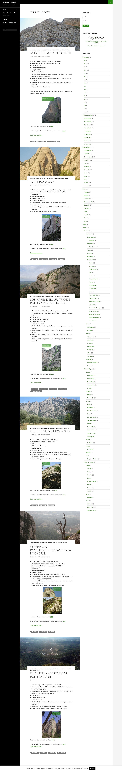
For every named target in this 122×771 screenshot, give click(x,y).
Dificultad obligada (88, 115)
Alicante (88, 372)
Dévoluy (89, 475)
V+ (65, 542)
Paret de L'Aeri (93, 298)
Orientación (86, 160)
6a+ (31, 178)
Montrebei (90, 349)
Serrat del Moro (93, 311)
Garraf (89, 250)
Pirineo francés (91, 481)
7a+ (85, 83)
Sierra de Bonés (91, 417)
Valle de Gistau (91, 430)
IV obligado (87, 134)
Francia (88, 465)
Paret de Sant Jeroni (94, 301)
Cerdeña (89, 504)
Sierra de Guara (91, 420)
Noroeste (86, 169)
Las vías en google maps (9, 12)
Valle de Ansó (91, 426)
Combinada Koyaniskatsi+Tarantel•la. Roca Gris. (51, 550)
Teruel (87, 455)
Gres (85, 218)
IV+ (85, 105)
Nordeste (86, 166)
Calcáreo (86, 198)
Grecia (87, 494)
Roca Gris (61, 259)
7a (38, 428)
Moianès (89, 253)
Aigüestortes (90, 337)
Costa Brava (90, 327)
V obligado (57, 178)
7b (85, 86)
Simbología (6, 19)
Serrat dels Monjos (94, 317)
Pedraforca (92, 247)
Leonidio (89, 497)
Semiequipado (58, 50)
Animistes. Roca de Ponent (50, 53)
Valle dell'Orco (91, 510)
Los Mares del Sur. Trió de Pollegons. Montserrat (50, 301)
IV (84, 102)
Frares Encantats (93, 279)
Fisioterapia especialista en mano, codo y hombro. (96, 41)
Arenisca (86, 195)
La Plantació (92, 288)
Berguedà (90, 243)
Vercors (89, 488)
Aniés (88, 404)
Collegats (90, 343)
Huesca (88, 401)
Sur (57, 542)
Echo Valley (90, 378)
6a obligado (33, 428)
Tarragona (88, 359)
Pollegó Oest (62, 389)
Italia (87, 500)
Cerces (89, 471)
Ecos (90, 272)
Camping (91, 266)
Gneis (85, 211)
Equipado (45, 178)
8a (84, 96)
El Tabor (91, 275)
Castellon (88, 394)
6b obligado (33, 50)
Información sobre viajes (9, 22)
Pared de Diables (93, 295)
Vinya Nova (66, 50)
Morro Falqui (91, 382)
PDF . (52, 244)
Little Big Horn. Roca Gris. (50, 431)
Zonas (84, 227)
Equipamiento (86, 147)
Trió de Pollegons (36, 391)
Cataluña (86, 231)
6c (84, 73)
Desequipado (87, 150)
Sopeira (89, 423)
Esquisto (86, 208)
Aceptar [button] (92, 768)
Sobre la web (6, 15)
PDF (55, 490)
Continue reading (36, 135)
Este (85, 163)
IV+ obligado (87, 137)
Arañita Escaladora (9, 2)
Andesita (86, 192)
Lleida (87, 333)
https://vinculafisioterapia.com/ (96, 46)
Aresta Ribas (35, 752)
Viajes (84, 224)
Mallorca (88, 452)
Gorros (91, 282)
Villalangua (90, 436)
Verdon (89, 491)
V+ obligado (58, 296)
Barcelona (34, 259)
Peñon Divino (91, 385)
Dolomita (86, 205)
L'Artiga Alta (92, 285)
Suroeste (86, 186)
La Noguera (90, 346)
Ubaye (89, 484)
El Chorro (90, 449)
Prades (89, 365)
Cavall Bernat (92, 269)
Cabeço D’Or (91, 375)
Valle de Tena (91, 433)
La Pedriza (90, 443)
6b (85, 67)
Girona (88, 324)
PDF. (51, 126)
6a (30, 296)
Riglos (89, 414)
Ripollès (89, 330)
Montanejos (90, 398)
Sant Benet (92, 304)
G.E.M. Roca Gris (42, 181)
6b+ (39, 50)
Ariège (89, 468)
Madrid (88, 439)
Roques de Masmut (92, 459)
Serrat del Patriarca (94, 314)
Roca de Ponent (55, 141)
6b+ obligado (87, 128)
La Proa (91, 292)
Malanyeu (91, 240)
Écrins (89, 478)
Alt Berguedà (91, 237)
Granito (86, 214)
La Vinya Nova (35, 141)
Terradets (90, 356)
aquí (64, 131)
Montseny (90, 256)
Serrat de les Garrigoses (95, 308)
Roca (84, 189)
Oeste (51, 50)
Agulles (91, 263)
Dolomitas (90, 507)
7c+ (85, 92)
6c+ (85, 76)
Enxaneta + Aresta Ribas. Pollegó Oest (49, 674)
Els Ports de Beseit (92, 362)
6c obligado (87, 131)
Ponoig (89, 388)
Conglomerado (45, 50)
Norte (85, 173)
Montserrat (44, 141)
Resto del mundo (88, 462)
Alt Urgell (90, 340)
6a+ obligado (87, 121)
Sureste (51, 178)
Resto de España (88, 369)
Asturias (88, 391)
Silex (85, 221)
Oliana (89, 353)
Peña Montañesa (92, 410)
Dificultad (85, 57)
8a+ (85, 99)
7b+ (85, 89)
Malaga (88, 446)
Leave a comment (45, 56)
